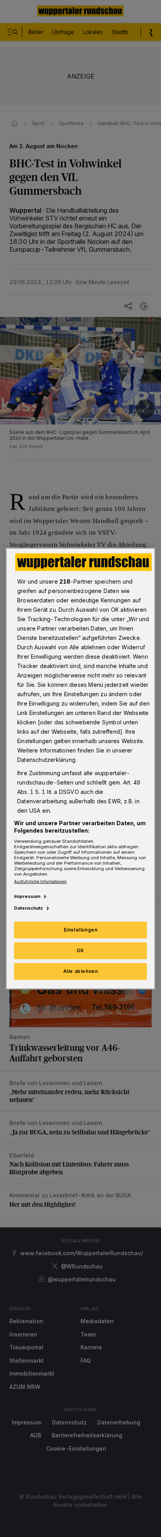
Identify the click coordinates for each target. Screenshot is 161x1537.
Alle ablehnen (80, 971)
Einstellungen (81, 930)
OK (80, 950)
